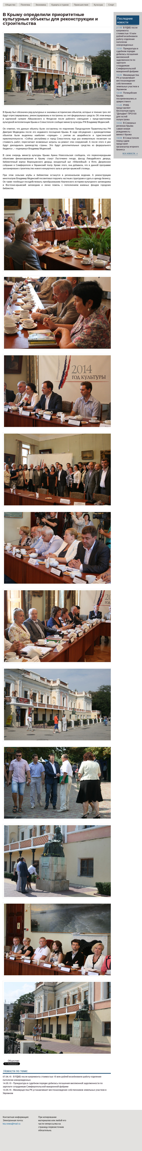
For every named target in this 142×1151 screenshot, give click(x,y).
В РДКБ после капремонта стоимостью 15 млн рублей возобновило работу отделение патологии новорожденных (127, 36)
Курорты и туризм (60, 4)
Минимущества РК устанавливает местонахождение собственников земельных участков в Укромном (127, 82)
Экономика (41, 4)
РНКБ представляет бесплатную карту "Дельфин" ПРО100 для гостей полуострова (126, 112)
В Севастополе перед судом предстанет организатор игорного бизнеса (127, 143)
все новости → (130, 153)
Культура (98, 4)
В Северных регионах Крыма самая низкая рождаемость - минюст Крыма (126, 128)
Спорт (111, 4)
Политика (25, 4)
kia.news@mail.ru (11, 1123)
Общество (10, 4)
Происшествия (81, 4)
